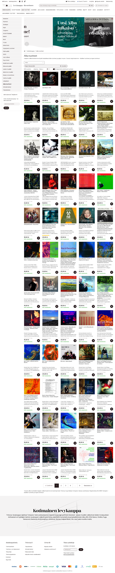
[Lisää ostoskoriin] (38, 101)
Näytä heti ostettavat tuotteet (64, 69)
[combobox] (66, 5)
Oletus (41, 69)
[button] (68, 554)
